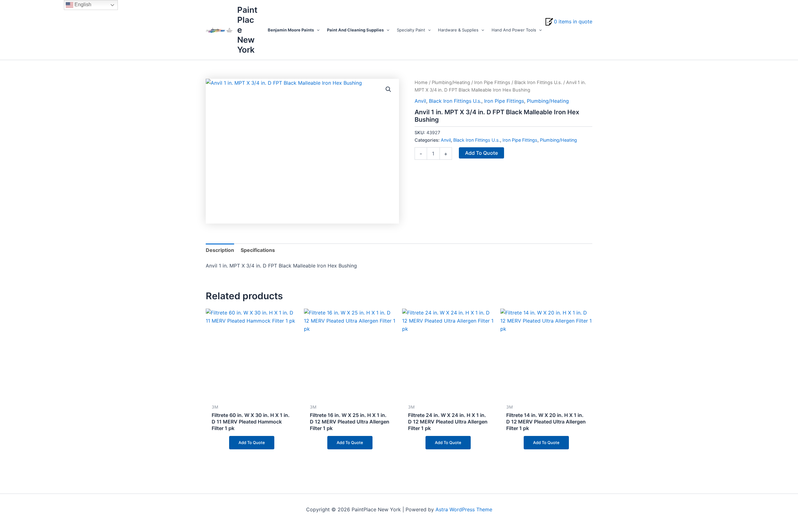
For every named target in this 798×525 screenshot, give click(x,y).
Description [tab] (220, 250)
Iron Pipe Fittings (492, 82)
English (82, 4)
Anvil (420, 101)
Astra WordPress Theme (463, 509)
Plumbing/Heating (451, 82)
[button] (317, 29)
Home (421, 82)
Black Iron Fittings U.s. (538, 82)
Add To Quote (481, 153)
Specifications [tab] (258, 250)
